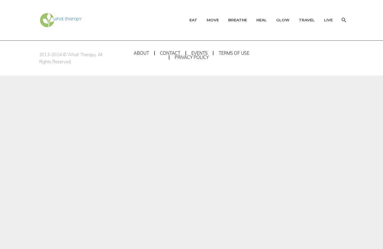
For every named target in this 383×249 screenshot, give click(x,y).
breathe (237, 19)
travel (307, 19)
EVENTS (199, 53)
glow (282, 19)
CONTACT (170, 53)
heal (261, 19)
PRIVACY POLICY (192, 57)
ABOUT (141, 53)
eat (193, 19)
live (328, 19)
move (213, 19)
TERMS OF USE (234, 53)
